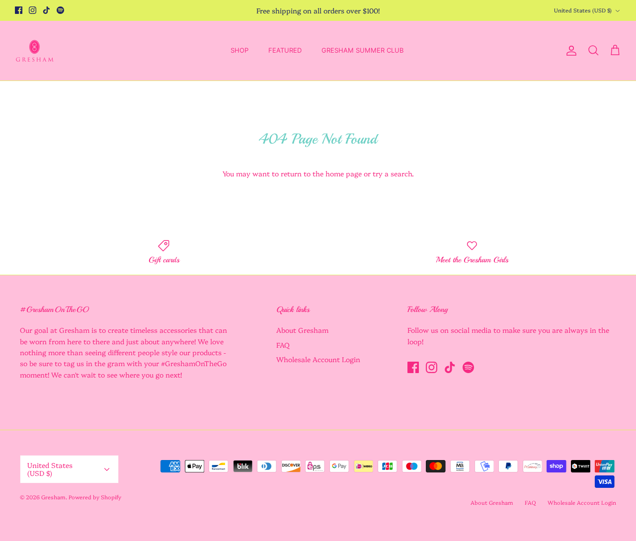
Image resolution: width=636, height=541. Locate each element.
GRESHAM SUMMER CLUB (362, 50)
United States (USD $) (583, 10)
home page (343, 173)
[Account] (569, 51)
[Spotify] (60, 10)
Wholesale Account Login (318, 359)
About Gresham (302, 330)
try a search (392, 173)
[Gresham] (35, 51)
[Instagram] (32, 10)
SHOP (239, 50)
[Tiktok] (46, 10)
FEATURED (285, 50)
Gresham (53, 497)
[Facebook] (18, 10)
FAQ (283, 345)
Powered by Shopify (95, 497)
